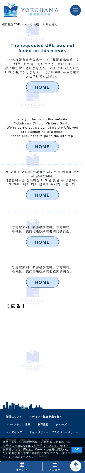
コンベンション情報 (18, 424)
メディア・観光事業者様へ (46, 416)
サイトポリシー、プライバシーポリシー (54, 432)
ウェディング (14, 432)
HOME (42, 87)
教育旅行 (43, 424)
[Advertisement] (42, 355)
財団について (14, 416)
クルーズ (61, 424)
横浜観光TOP (11, 24)
